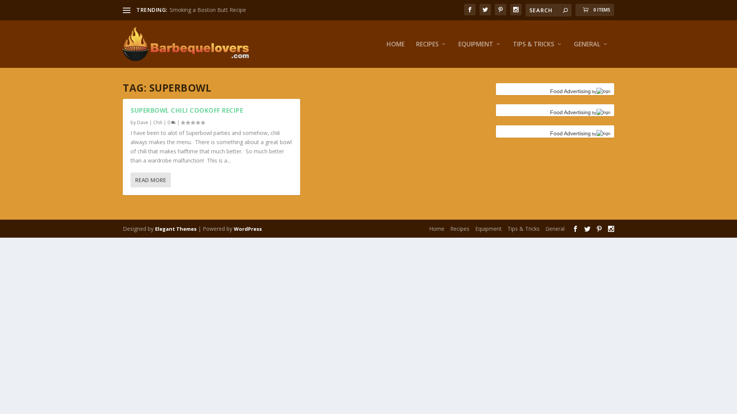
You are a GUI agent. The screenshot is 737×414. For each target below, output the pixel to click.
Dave (142, 122)
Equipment (475, 44)
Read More (150, 180)
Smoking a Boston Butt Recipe (208, 9)
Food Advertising (570, 91)
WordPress (248, 228)
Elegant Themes (176, 228)
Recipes (427, 44)
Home (396, 44)
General (587, 44)
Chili (157, 122)
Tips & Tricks (533, 44)
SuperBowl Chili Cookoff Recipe (187, 110)
